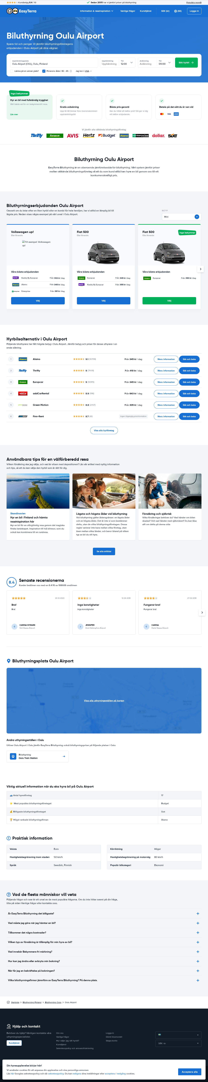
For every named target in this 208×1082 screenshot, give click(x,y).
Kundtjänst (145, 11)
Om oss (59, 1033)
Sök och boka (189, 359)
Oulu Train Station (28, 756)
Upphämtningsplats (20, 61)
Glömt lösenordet (114, 1037)
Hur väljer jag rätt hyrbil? (67, 1040)
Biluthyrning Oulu (53, 1002)
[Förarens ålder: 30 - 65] (43, 71)
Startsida (15, 1002)
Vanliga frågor (127, 11)
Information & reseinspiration (95, 11)
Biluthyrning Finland (32, 1002)
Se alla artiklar (104, 551)
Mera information (166, 359)
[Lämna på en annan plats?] (11, 71)
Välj (38, 300)
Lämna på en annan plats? (26, 71)
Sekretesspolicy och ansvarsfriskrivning (74, 1048)
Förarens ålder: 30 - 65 (57, 71)
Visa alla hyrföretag (104, 430)
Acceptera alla (190, 1072)
